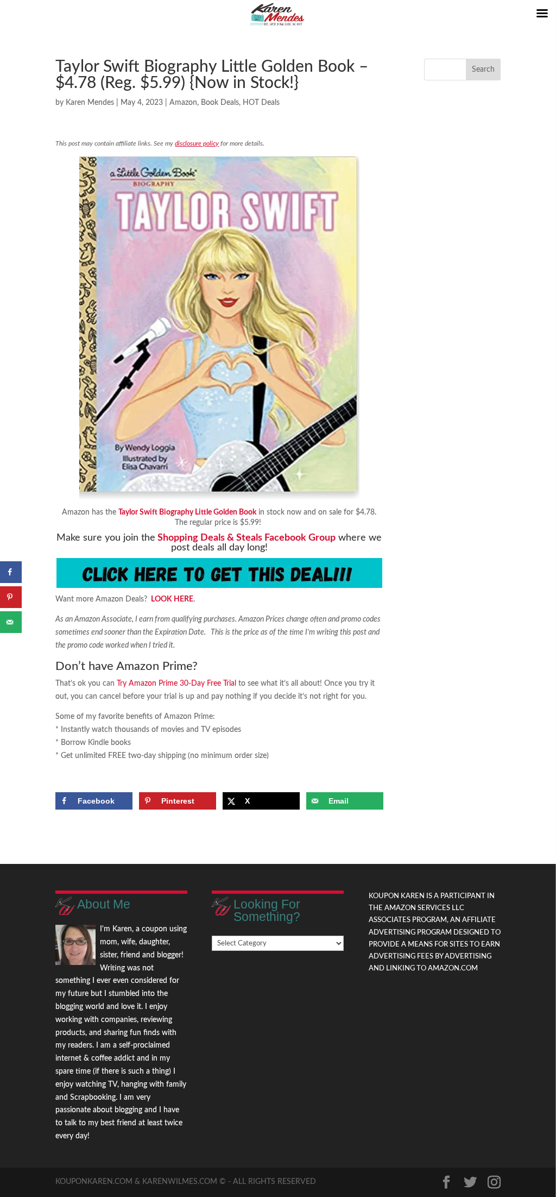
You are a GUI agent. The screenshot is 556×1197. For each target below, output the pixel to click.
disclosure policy (197, 143)
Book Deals (220, 102)
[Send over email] (11, 622)
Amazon (183, 102)
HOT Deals (261, 102)
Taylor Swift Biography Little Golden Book (187, 512)
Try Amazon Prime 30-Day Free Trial (176, 683)
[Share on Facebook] (11, 572)
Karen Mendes (90, 102)
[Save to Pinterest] (11, 597)
